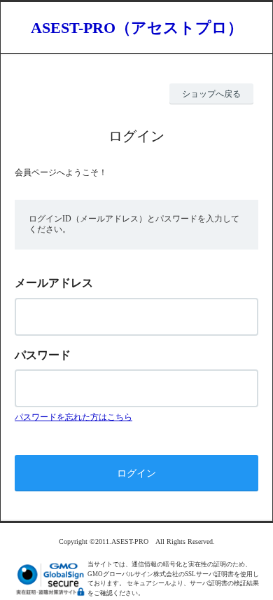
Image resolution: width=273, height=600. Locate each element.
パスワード (43, 355)
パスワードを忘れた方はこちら (73, 417)
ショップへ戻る (211, 94)
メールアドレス (54, 283)
